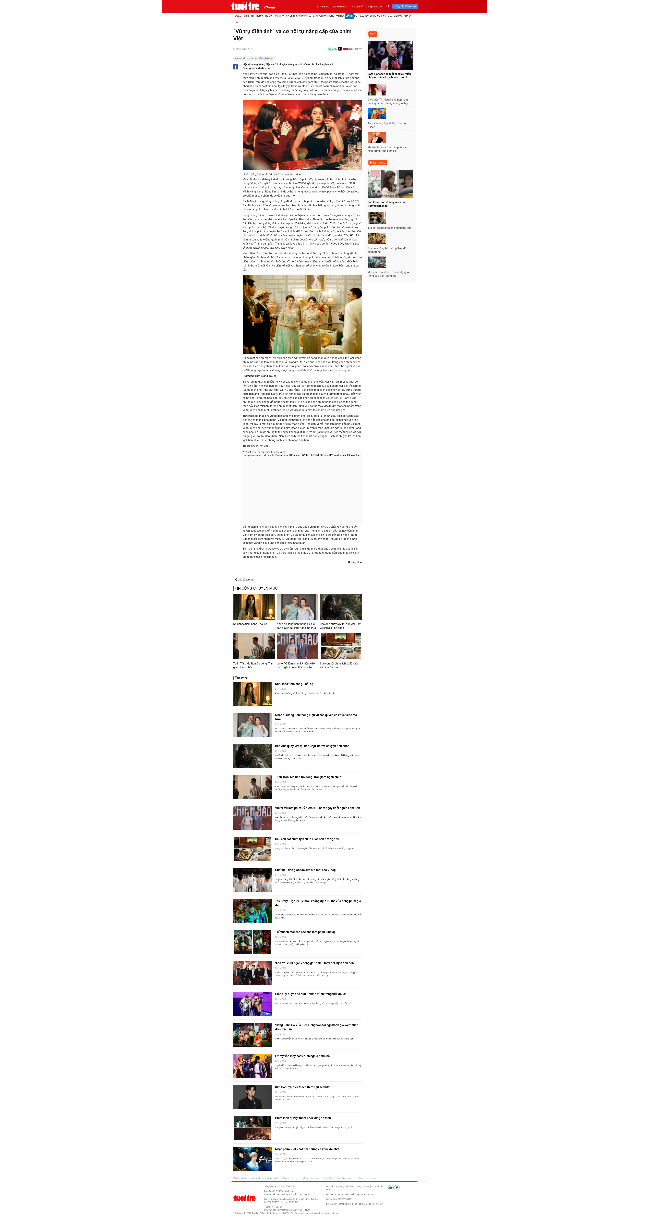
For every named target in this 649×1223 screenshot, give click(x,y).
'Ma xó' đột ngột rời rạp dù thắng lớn (389, 227)
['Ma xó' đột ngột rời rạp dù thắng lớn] (377, 218)
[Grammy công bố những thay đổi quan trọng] (377, 238)
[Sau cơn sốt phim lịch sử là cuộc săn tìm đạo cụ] (341, 646)
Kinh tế (385, 16)
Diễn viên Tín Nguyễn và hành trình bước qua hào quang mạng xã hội (388, 101)
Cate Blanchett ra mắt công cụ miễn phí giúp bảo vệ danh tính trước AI (389, 75)
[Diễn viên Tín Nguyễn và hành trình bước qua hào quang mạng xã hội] (377, 89)
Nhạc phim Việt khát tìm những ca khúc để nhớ (307, 1149)
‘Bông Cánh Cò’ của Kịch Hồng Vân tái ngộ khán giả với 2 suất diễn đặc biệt (316, 1027)
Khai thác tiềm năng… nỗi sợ (250, 624)
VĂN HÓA (295, 1179)
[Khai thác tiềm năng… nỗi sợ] (254, 607)
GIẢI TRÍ (305, 1179)
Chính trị (249, 16)
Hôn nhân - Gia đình (284, 16)
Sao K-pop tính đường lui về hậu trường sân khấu (387, 204)
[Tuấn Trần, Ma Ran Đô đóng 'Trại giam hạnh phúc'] (254, 646)
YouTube (341, 6)
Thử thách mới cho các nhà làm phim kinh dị (305, 932)
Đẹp (356, 16)
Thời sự (259, 16)
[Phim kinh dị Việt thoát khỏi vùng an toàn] (252, 1128)
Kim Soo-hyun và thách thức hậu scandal (302, 1087)
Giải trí (349, 16)
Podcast (324, 6)
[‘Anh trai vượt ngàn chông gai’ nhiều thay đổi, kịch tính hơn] (252, 973)
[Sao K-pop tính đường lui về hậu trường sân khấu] (390, 184)
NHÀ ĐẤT (352, 1179)
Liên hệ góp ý (372, 1204)
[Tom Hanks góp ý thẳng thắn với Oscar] (377, 113)
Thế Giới (268, 16)
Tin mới (241, 678)
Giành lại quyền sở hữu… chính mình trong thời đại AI (310, 994)
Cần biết (358, 6)
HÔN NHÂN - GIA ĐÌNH (261, 1179)
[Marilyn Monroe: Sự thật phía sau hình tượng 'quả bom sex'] (377, 137)
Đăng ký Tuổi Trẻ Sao (405, 6)
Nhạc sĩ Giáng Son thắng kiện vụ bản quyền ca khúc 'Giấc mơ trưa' (296, 625)
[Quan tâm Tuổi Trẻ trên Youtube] (391, 1187)
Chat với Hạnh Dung (323, 16)
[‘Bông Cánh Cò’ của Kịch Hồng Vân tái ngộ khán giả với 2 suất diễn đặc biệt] (252, 1035)
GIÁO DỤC (315, 1179)
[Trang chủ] (238, 16)
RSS (381, 1204)
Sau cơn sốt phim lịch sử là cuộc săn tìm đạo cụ (339, 665)
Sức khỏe (375, 16)
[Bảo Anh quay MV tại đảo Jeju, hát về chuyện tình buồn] (341, 607)
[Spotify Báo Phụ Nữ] (332, 49)
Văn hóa (339, 16)
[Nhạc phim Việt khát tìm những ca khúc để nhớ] (252, 1159)
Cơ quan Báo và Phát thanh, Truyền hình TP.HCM (287, 1210)
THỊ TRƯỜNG (340, 1179)
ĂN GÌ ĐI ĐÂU (365, 1179)
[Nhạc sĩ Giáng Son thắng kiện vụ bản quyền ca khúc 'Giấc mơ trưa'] (297, 607)
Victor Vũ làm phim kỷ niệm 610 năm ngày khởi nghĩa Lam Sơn (296, 665)
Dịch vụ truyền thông (336, 1204)
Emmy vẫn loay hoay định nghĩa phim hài (303, 1056)
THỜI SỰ (235, 1179)
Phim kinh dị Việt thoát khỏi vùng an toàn (303, 1118)
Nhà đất (408, 16)
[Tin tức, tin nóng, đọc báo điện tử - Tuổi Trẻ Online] (245, 6)
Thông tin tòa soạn (273, 1207)
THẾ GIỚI (245, 1179)
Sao (372, 34)
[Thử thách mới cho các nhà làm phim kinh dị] (252, 942)
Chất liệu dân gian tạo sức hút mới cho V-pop (305, 870)
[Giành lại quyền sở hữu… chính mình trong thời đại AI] (252, 1004)
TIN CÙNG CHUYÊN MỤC (256, 588)
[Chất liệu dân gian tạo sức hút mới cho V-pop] (252, 880)
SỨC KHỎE (327, 1179)
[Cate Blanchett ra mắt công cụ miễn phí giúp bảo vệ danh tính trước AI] (390, 55)
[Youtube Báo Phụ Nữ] (348, 49)
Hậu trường (377, 162)
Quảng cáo (376, 6)
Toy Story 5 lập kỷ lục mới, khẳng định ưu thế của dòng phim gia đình (318, 903)
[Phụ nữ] (269, 6)
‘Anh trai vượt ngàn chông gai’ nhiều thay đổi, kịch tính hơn (314, 963)
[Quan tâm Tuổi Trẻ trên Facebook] (397, 1187)
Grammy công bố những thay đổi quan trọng (387, 250)
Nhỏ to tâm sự (303, 16)
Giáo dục (364, 16)
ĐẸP (375, 1179)
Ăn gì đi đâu (396, 16)
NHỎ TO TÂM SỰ (281, 1179)
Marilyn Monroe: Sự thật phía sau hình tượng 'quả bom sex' (387, 149)
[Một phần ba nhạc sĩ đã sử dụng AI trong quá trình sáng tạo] (377, 262)
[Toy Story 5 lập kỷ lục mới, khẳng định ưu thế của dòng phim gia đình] (252, 911)
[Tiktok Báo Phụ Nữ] (340, 49)
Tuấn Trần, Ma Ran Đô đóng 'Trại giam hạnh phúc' (253, 665)
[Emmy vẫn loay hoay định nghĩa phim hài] (252, 1066)
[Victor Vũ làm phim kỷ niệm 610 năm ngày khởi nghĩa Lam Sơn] (297, 646)
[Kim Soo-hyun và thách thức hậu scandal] (252, 1097)
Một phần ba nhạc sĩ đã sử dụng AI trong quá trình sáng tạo (389, 274)
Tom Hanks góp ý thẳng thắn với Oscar (387, 125)
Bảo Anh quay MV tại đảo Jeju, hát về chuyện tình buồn (340, 625)
